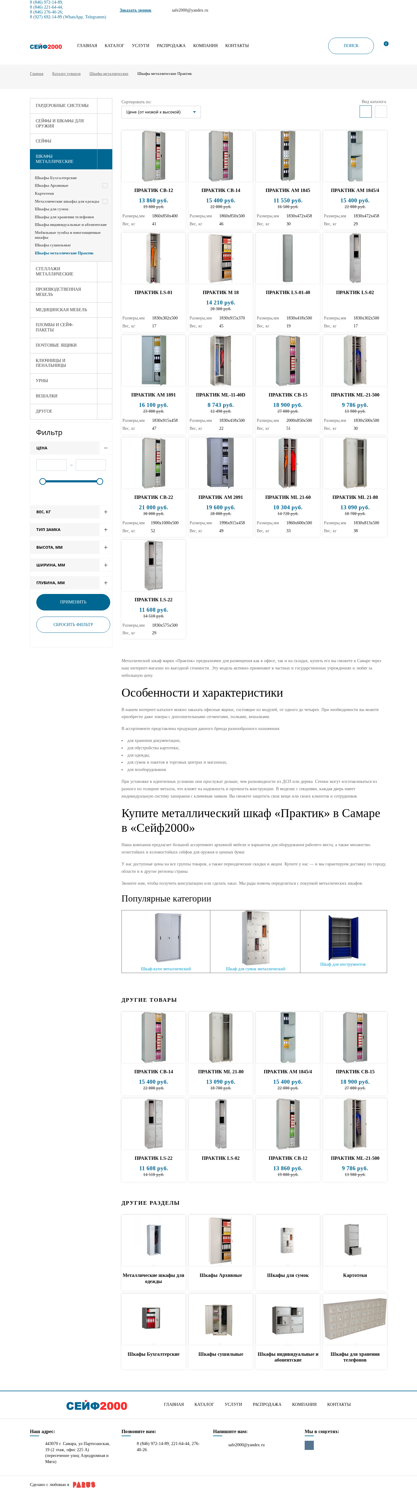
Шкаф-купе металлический (166, 969)
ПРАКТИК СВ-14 (220, 190)
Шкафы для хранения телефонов (64, 217)
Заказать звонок (135, 10)
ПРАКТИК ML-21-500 (355, 394)
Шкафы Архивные (51, 185)
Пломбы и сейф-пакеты (55, 327)
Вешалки (46, 396)
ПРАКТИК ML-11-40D (220, 394)
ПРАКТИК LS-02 (355, 292)
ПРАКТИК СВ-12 (153, 190)
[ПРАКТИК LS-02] (355, 258)
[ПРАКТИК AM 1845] (288, 156)
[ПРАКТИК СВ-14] (221, 156)
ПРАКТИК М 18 (221, 292)
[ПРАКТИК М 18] (221, 258)
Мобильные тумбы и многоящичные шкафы (68, 235)
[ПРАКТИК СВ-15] (288, 361)
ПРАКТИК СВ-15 (288, 394)
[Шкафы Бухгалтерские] (153, 1319)
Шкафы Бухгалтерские (56, 177)
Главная (87, 46)
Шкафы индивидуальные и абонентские (71, 224)
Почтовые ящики (56, 345)
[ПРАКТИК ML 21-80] (355, 463)
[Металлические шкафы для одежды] (153, 1240)
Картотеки (44, 193)
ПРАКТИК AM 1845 (288, 190)
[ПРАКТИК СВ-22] (153, 463)
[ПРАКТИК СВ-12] (153, 156)
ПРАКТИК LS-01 (153, 292)
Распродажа (171, 46)
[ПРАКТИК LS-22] (153, 565)
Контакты (237, 46)
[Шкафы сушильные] (221, 1319)
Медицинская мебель (61, 310)
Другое (44, 411)
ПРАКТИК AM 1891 (153, 394)
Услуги (140, 46)
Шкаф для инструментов (343, 964)
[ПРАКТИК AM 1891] (153, 361)
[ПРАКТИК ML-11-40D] (221, 361)
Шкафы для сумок (51, 209)
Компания (205, 46)
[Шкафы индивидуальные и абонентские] (288, 1319)
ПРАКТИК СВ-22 (153, 497)
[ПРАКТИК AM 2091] (221, 463)
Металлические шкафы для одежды (67, 201)
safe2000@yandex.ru (246, 1445)
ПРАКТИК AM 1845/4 (355, 190)
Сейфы (43, 141)
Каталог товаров (66, 74)
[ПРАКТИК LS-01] (153, 258)
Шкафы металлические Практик (64, 253)
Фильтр (49, 432)
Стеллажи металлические (55, 271)
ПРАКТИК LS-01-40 (288, 292)
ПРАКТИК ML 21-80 (355, 497)
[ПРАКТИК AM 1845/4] (355, 156)
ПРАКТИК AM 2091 (220, 497)
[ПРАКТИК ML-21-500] (355, 361)
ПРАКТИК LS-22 (153, 599)
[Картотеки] (355, 1240)
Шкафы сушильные (53, 245)
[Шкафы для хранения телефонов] (355, 1319)
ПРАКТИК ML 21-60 (288, 497)
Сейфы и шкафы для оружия (60, 123)
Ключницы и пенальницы (51, 363)
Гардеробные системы (62, 105)
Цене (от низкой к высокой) (153, 111)
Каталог (114, 46)
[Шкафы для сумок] (288, 1240)
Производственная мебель (58, 292)
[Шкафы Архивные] (221, 1240)
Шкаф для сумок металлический (255, 969)
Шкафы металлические (109, 74)
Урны (42, 380)
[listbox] (161, 112)
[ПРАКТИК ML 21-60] (288, 463)
